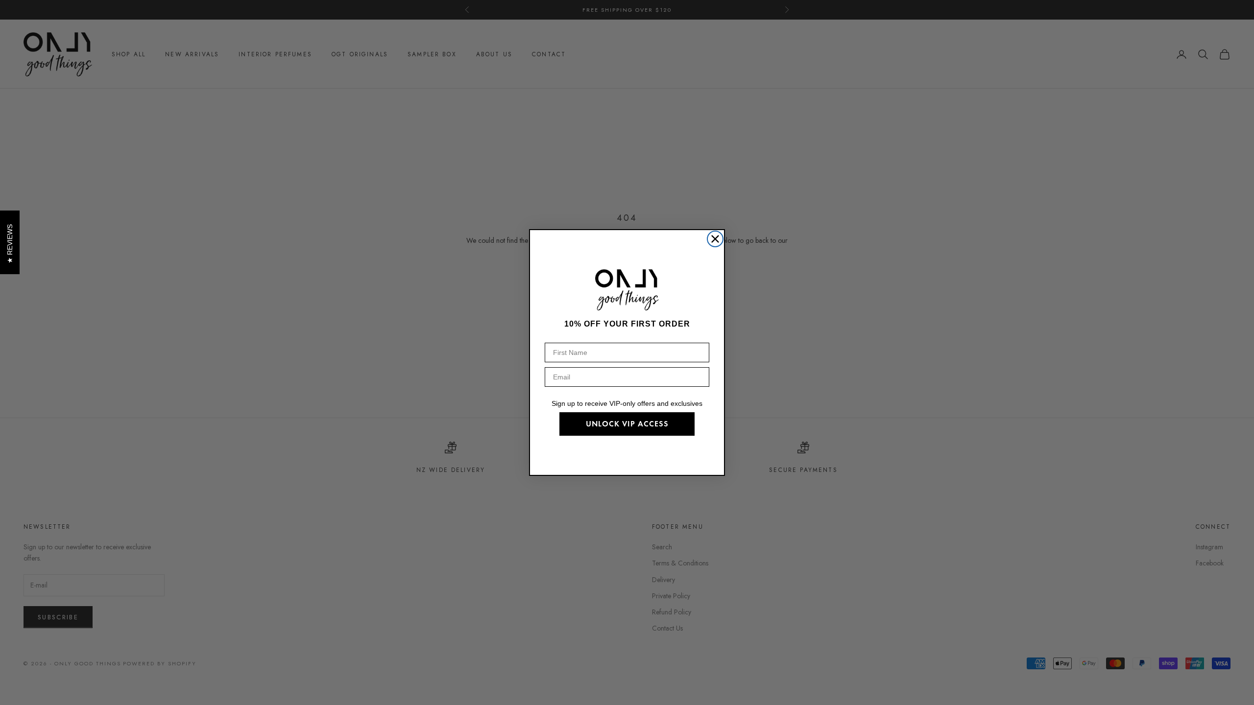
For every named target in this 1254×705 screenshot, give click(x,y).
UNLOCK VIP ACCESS (627, 423)
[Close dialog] (715, 239)
